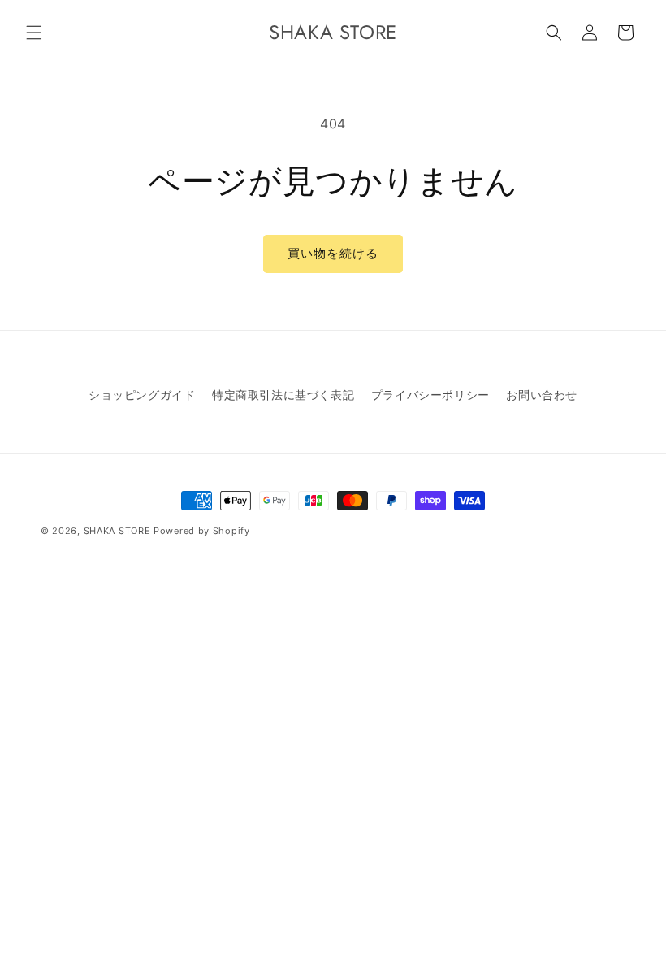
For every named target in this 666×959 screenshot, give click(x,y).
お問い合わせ (541, 394)
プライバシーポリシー (430, 394)
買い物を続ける (333, 253)
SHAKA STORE (117, 530)
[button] (34, 32)
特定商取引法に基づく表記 (283, 394)
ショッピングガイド (142, 394)
